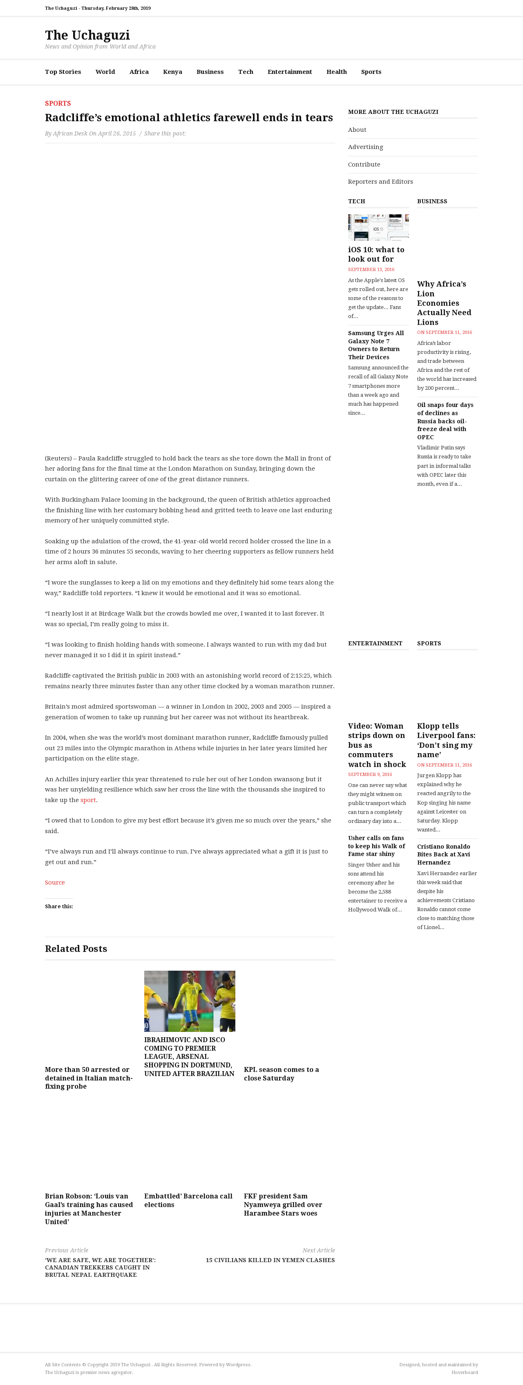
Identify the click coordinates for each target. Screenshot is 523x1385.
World (105, 72)
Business (210, 72)
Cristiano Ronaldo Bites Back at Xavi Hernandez (443, 854)
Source (55, 882)
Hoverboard (464, 1372)
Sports (371, 72)
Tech (245, 72)
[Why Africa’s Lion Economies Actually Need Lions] (447, 244)
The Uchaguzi (87, 35)
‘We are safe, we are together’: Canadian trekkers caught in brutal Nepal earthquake (100, 1262)
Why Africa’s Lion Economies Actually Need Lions (444, 303)
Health (336, 72)
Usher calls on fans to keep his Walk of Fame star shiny (376, 846)
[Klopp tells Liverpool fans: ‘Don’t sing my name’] (447, 686)
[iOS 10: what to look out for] (378, 227)
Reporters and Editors (380, 181)
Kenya (172, 72)
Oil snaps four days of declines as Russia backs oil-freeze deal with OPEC (445, 421)
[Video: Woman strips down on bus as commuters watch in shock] (378, 686)
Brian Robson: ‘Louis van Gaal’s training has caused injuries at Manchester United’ (89, 1208)
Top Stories (63, 72)
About (357, 129)
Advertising (365, 147)
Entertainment (290, 72)
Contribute (364, 164)
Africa (139, 72)
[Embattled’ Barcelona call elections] (189, 1142)
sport (88, 800)
